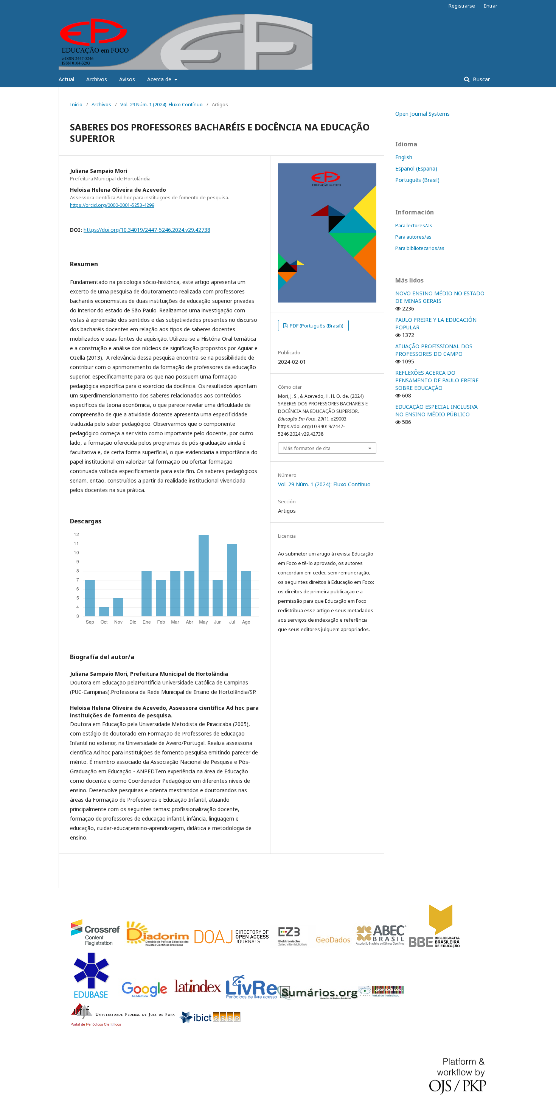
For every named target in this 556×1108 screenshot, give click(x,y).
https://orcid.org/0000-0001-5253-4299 (112, 205)
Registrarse (462, 5)
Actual (66, 79)
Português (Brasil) (417, 179)
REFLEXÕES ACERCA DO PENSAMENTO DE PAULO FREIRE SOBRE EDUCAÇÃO (436, 380)
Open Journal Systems (422, 113)
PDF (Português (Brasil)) (316, 325)
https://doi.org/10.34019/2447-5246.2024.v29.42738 (147, 229)
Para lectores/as (413, 225)
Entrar (490, 5)
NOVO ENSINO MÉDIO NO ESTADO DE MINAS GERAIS (440, 297)
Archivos (96, 79)
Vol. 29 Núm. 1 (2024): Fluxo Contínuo (161, 104)
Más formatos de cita (307, 448)
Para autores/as (413, 236)
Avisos (127, 79)
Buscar (480, 79)
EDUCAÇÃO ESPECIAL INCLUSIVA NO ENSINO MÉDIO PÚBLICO (436, 410)
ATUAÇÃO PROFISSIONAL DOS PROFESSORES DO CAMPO (433, 350)
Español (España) (416, 168)
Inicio (76, 104)
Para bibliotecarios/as (419, 248)
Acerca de (160, 79)
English (403, 157)
